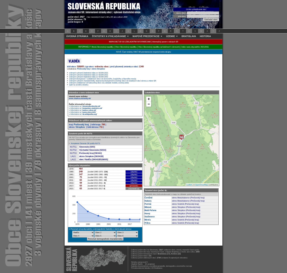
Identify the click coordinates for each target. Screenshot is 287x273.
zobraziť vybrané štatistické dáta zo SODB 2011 (88, 75)
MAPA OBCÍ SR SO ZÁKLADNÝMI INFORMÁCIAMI (130, 42)
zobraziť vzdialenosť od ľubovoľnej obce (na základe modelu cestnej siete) (99, 83)
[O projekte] (150, 264)
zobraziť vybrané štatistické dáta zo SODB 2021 (88, 73)
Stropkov (80, 127)
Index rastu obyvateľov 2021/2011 (195, 47)
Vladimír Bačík (137, 264)
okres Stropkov (98, 69)
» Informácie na (84, 106)
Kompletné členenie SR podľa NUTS (85, 143)
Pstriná (147, 204)
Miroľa (147, 220)
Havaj (147, 213)
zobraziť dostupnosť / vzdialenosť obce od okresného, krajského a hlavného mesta (102, 79)
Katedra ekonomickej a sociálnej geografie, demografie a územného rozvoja (161, 266)
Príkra (147, 223)
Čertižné (148, 198)
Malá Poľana (150, 210)
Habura (147, 201)
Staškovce (149, 217)
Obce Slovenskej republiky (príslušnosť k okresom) (159, 47)
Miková (147, 207)
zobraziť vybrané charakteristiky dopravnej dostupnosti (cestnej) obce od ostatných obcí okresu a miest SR (112, 81)
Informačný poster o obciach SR (165, 42)
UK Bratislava (156, 268)
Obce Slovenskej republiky (126, 47)
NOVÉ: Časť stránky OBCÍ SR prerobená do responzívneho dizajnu (143, 52)
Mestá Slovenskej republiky (103, 47)
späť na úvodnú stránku (78, 85)
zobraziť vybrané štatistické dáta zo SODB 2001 (88, 77)
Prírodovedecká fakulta (140, 268)
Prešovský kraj (83, 69)
